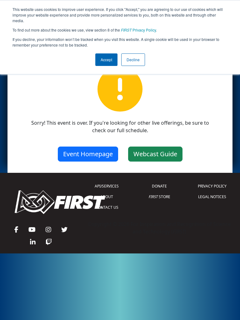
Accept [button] (106, 59)
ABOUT (106, 196)
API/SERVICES (107, 186)
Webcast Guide (155, 154)
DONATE (159, 186)
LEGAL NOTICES (212, 196)
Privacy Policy (138, 29)
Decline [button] (133, 59)
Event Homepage (88, 154)
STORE (159, 196)
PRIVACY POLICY (212, 186)
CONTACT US (106, 207)
